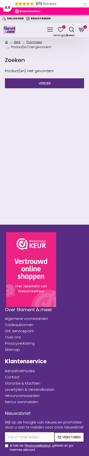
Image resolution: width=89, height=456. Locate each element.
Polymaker (34, 42)
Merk (17, 42)
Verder (45, 83)
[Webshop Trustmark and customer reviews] (31, 269)
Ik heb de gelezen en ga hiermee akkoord (41, 447)
